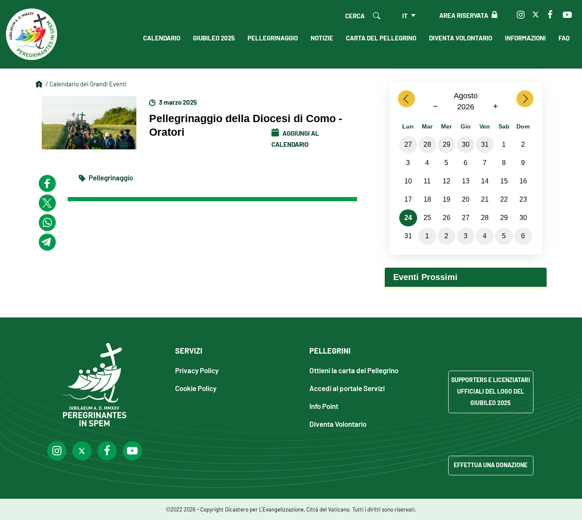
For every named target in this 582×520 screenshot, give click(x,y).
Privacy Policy (197, 370)
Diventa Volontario (460, 37)
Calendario (161, 37)
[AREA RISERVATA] (492, 15)
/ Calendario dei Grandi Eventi (86, 84)
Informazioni (525, 37)
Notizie (322, 37)
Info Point (323, 406)
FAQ (564, 37)
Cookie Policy (195, 388)
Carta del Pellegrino (381, 37)
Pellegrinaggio (273, 37)
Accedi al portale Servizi (347, 388)
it (405, 15)
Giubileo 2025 (214, 37)
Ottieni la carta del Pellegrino (353, 370)
